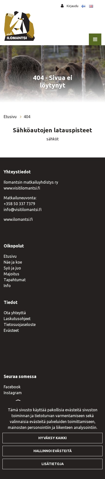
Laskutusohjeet (17, 318)
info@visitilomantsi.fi (23, 209)
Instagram (13, 392)
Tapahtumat (15, 280)
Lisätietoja (53, 464)
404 (27, 116)
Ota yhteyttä (15, 313)
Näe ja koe (13, 262)
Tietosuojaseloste (20, 324)
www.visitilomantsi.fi (22, 188)
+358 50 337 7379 (19, 203)
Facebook (12, 387)
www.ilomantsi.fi (18, 219)
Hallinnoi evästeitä (52, 451)
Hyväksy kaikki (52, 438)
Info (7, 285)
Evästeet (11, 330)
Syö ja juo (12, 268)
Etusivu (11, 116)
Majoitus (11, 274)
